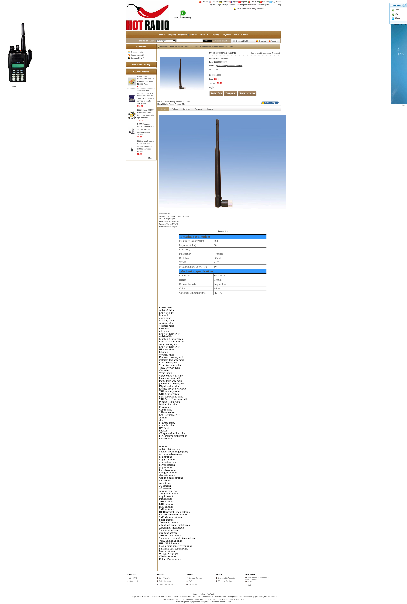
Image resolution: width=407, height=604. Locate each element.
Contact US (133, 581)
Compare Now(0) (137, 58)
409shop (202, 594)
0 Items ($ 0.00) (242, 41)
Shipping (215, 35)
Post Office (193, 584)
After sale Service (225, 581)
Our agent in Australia (226, 578)
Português (254, 2)
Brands (193, 35)
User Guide (250, 574)
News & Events (241, 35)
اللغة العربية (276, 2)
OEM (250, 582)
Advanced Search (220, 41)
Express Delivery (195, 578)
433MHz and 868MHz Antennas (179, 47)
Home (162, 35)
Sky (396, 14)
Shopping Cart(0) (137, 55)
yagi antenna (165, 467)
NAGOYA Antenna (202, 47)
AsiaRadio (210, 594)
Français (215, 2)
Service (219, 574)
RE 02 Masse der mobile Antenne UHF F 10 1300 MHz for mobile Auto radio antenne (146, 129)
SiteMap (240, 5)
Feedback (231, 5)
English (235, 2)
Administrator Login (223, 602)
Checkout (262, 41)
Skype (397, 18)
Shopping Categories (177, 35)
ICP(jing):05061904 (208, 602)
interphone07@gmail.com (190, 602)
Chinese (205, 2)
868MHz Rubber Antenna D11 (173, 104)
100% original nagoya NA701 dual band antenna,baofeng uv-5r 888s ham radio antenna (145, 146)
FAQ (249, 585)
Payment (227, 35)
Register (212, 5)
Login (219, 5)
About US (204, 35)
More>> (151, 158)
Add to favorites (250, 5)
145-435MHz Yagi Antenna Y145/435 (176, 102)
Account (274, 41)
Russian (265, 2)
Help (224, 5)
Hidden (13, 86)
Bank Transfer (164, 578)
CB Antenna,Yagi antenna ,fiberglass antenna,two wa (256, 10)
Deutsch (225, 2)
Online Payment (165, 581)
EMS (190, 581)
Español (244, 2)
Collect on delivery (166, 584)
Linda (397, 10)
